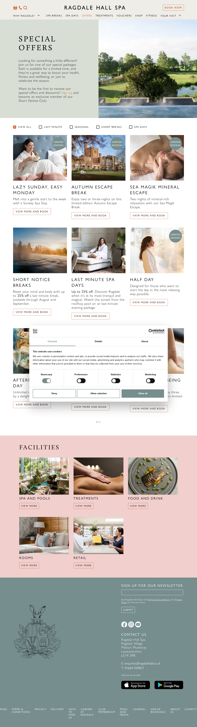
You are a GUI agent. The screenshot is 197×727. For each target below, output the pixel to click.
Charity (191, 709)
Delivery (57, 709)
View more (29, 505)
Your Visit (168, 15)
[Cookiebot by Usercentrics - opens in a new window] (150, 331)
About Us (175, 710)
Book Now (173, 7)
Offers (87, 15)
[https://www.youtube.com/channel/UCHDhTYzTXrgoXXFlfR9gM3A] (138, 624)
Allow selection (98, 393)
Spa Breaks (54, 15)
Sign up (67, 93)
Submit (128, 609)
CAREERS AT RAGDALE (87, 712)
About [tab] (144, 341)
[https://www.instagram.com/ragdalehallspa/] (131, 624)
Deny (54, 393)
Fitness (151, 15)
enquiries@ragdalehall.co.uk (142, 663)
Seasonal (82, 127)
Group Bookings (158, 710)
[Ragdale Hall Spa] (95, 7)
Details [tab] (98, 341)
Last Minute (53, 127)
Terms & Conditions (21, 710)
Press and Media (124, 712)
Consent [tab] (52, 341)
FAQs (3, 709)
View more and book (32, 211)
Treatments (104, 15)
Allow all (142, 393)
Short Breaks (111, 127)
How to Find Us (72, 713)
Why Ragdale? (24, 15)
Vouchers (124, 15)
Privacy (40, 709)
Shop (139, 15)
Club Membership (106, 710)
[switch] (81, 380)
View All (25, 127)
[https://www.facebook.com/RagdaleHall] (124, 624)
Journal (139, 709)
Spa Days (72, 15)
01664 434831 (134, 668)
